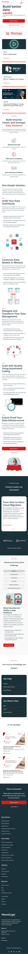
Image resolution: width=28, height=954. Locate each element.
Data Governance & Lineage (7, 855)
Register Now (6, 753)
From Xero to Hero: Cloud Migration (13, 504)
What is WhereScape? (10, 54)
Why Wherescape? (14, 25)
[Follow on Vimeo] (11, 952)
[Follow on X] (9, 952)
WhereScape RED (5, 823)
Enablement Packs (5, 831)
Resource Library (7, 712)
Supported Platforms (5, 833)
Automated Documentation (7, 845)
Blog (4, 706)
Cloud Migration (5, 852)
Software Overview (5, 821)
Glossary (3, 901)
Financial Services (5, 871)
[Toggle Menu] (21, 2)
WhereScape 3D (4, 826)
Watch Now (6, 58)
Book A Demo (14, 21)
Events (5, 709)
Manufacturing (4, 876)
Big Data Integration (5, 847)
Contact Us (3, 904)
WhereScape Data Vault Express (8, 828)
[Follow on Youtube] (19, 952)
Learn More (6, 83)
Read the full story (7, 525)
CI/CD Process (4, 850)
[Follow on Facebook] (17, 952)
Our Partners (4, 940)
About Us (3, 938)
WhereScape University (9, 687)
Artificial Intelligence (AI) (6, 842)
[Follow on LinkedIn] (14, 952)
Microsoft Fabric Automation (7, 860)
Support (5, 683)
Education (3, 868)
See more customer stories (14, 548)
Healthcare (3, 874)
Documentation (7, 690)
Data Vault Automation (6, 857)
